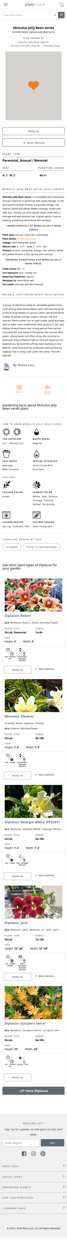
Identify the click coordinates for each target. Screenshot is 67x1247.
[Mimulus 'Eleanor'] (33, 725)
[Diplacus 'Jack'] (33, 929)
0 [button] (62, 3)
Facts (19, 392)
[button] (55, 15)
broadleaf (12, 547)
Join (52, 1143)
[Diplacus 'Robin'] (33, 622)
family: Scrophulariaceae (41, 547)
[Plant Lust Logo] (35, 4)
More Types (47, 393)
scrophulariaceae (26, 238)
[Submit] (61, 15)
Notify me (33, 131)
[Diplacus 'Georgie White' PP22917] (33, 828)
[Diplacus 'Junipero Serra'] (33, 1029)
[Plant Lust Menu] (5, 4)
